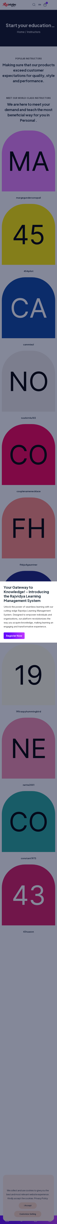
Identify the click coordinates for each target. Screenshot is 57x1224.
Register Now (14, 635)
